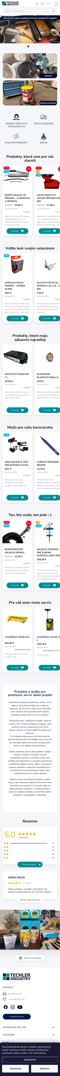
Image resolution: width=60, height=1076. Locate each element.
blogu (11, 782)
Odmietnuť (15, 1068)
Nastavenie (30, 1059)
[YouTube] (20, 1006)
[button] (56, 885)
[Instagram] (12, 1006)
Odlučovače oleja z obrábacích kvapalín (26, 720)
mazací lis (48, 739)
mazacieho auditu (37, 757)
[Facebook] (5, 1006)
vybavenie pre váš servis (37, 727)
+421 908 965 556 (16, 999)
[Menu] (56, 3)
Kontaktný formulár (16, 1017)
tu (44, 1053)
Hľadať (53, 11)
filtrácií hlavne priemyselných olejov (29, 770)
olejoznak (26, 736)
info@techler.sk (15, 994)
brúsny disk (32, 742)
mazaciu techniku (16, 730)
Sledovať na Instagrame (32, 958)
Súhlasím (44, 1068)
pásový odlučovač (16, 739)
